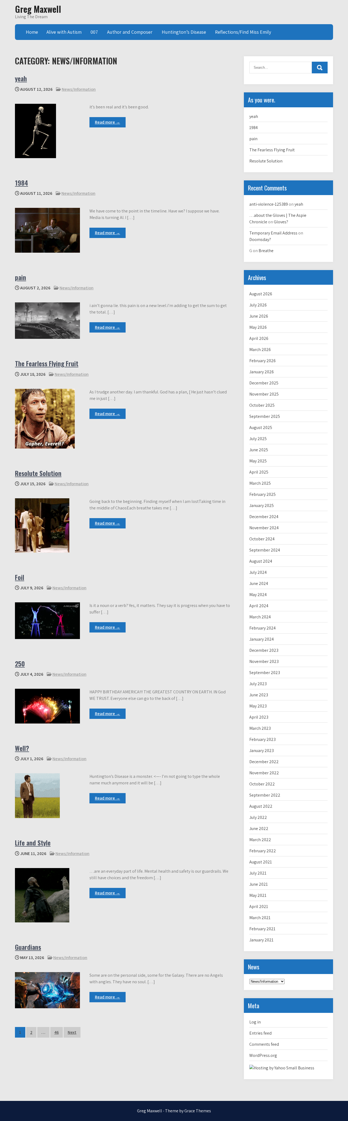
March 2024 (260, 617)
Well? (22, 748)
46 (56, 1032)
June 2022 (258, 828)
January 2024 (261, 639)
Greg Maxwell (38, 8)
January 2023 (261, 750)
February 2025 (262, 494)
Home (32, 32)
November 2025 (264, 394)
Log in (255, 1022)
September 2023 (264, 672)
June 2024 (258, 583)
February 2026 (262, 361)
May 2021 (257, 895)
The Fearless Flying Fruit (46, 363)
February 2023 (262, 739)
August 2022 (260, 806)
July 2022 (258, 817)
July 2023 (258, 684)
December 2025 (263, 383)
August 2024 (260, 561)
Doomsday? (260, 239)
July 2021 (257, 873)
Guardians (28, 947)
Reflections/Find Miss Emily (243, 32)
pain (20, 277)
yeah (21, 78)
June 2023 (258, 695)
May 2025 (258, 461)
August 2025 (260, 427)
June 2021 (258, 884)
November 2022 (264, 773)
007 (94, 32)
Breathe (266, 250)
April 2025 (258, 472)
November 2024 (264, 528)
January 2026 (261, 372)
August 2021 (260, 862)
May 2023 (258, 706)
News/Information (79, 89)
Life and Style (33, 842)
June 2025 (258, 450)
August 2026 (260, 294)
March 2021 (260, 917)
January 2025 (261, 505)
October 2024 (262, 539)
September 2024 (264, 550)
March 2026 (260, 349)
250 (20, 663)
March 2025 (260, 483)
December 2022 (264, 762)
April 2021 (258, 906)
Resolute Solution (38, 473)
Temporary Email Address (273, 233)
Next (72, 1032)
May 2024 (258, 594)
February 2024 (262, 628)
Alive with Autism (64, 32)
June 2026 (258, 316)
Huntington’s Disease (184, 32)
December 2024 (263, 516)
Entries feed (260, 1033)
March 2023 (260, 728)
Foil (19, 577)
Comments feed (264, 1044)
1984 (21, 182)
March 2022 (260, 840)
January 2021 (261, 940)
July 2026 (258, 305)
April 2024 (258, 606)
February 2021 (262, 929)
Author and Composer (130, 32)
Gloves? (281, 222)
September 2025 (264, 416)
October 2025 (262, 405)
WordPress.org (263, 1055)
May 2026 (258, 327)
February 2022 (262, 851)
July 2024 (258, 572)
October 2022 (262, 784)
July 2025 (258, 438)
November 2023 (264, 661)
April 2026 (258, 338)
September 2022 (264, 795)
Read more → (107, 122)
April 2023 (258, 717)
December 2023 (263, 650)
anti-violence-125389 (268, 204)
